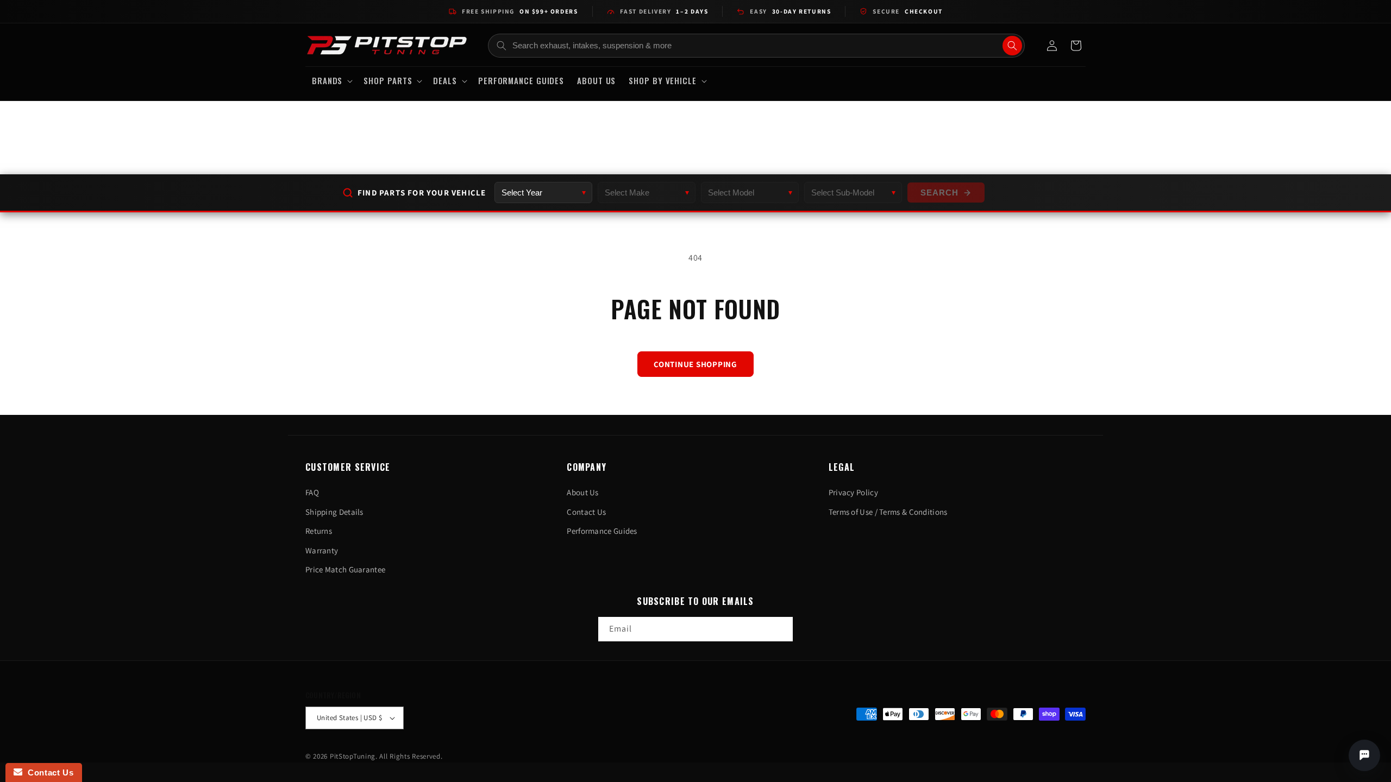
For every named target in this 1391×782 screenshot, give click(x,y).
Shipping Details (334, 512)
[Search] (1012, 45)
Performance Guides (602, 531)
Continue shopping (695, 364)
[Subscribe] (781, 629)
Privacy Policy (853, 492)
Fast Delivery (664, 11)
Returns (318, 531)
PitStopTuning (352, 756)
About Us (582, 492)
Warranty (321, 550)
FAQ (312, 492)
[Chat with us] (1364, 755)
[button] (331, 81)
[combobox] (756, 46)
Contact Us (586, 512)
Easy (790, 11)
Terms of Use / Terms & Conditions (888, 512)
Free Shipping (520, 11)
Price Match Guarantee (345, 569)
